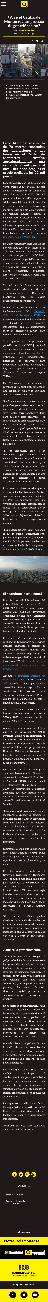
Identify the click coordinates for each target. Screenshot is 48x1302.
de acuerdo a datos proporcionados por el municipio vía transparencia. (24, 665)
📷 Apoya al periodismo (24, 1285)
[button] (32, 41)
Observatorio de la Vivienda (18, 237)
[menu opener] (4, 4)
